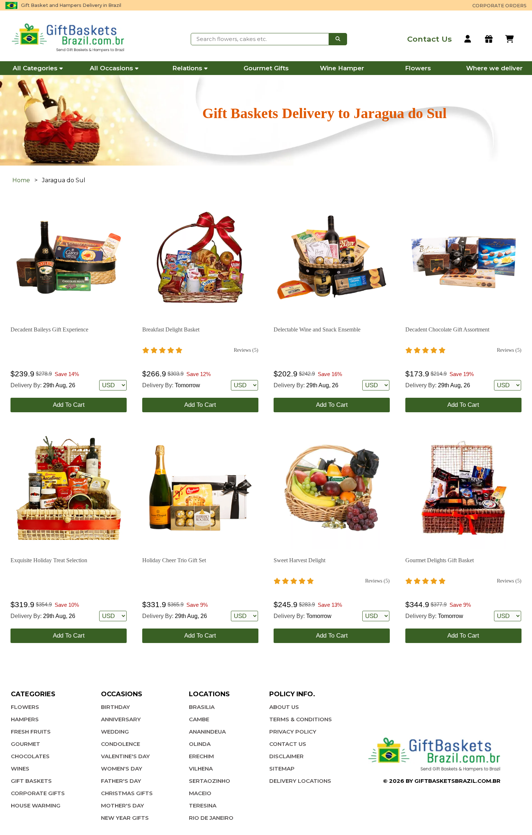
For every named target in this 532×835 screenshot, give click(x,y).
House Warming (35, 805)
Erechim (201, 756)
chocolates (30, 756)
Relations (187, 68)
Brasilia (202, 707)
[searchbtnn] (338, 39)
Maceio (200, 793)
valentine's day (125, 756)
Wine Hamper (342, 68)
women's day (121, 768)
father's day (121, 780)
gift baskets (31, 780)
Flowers (418, 68)
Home (21, 180)
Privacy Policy (292, 731)
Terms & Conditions (300, 719)
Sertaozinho (209, 780)
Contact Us (287, 743)
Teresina (202, 805)
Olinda (200, 743)
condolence (120, 743)
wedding (115, 731)
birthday (115, 707)
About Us (284, 707)
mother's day (122, 805)
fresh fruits (31, 731)
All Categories (35, 68)
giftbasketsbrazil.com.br (457, 780)
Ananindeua (207, 731)
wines (20, 768)
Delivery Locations (300, 780)
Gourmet (25, 743)
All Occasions (111, 68)
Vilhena (201, 768)
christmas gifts (127, 793)
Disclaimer (286, 756)
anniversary (121, 719)
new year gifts (125, 817)
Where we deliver (494, 68)
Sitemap (282, 768)
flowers (25, 707)
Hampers (25, 719)
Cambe (199, 719)
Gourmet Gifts (266, 68)
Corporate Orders (499, 5)
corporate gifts (38, 793)
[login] (468, 39)
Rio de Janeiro (211, 817)
